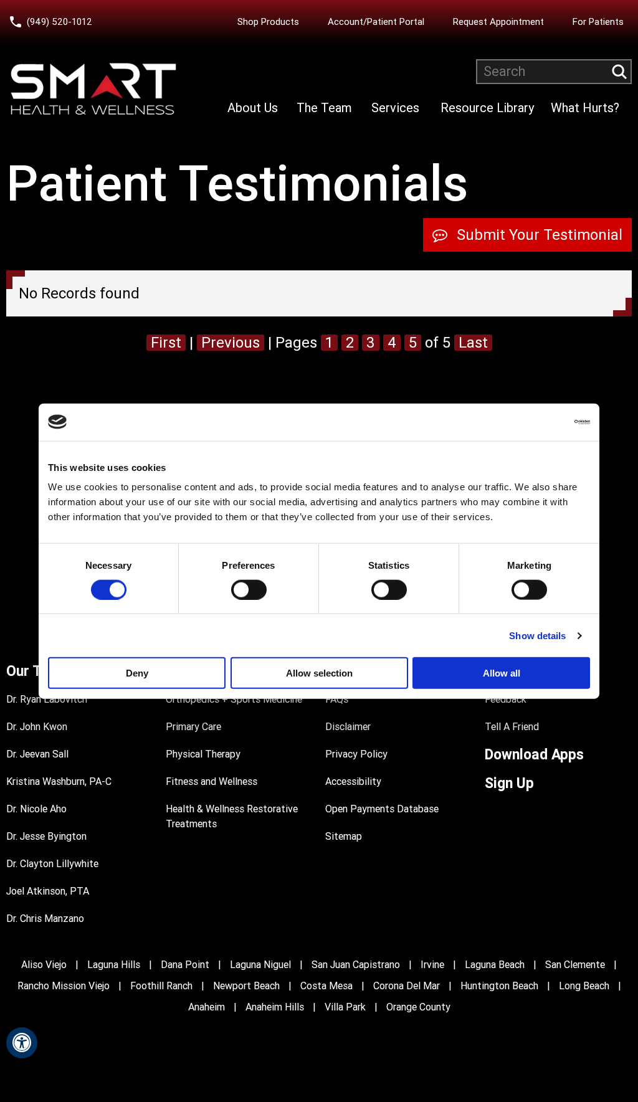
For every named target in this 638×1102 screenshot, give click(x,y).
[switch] (249, 589)
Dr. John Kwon (36, 727)
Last (473, 343)
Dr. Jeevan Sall (37, 754)
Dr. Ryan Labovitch (46, 699)
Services (395, 107)
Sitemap (343, 836)
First (166, 343)
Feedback (505, 699)
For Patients (598, 21)
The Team (324, 107)
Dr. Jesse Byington (46, 836)
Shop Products (268, 21)
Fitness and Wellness (211, 781)
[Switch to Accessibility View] (21, 1042)
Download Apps (534, 754)
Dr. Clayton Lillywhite (52, 864)
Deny (137, 673)
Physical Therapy (203, 754)
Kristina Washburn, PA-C (59, 781)
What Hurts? (585, 107)
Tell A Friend (512, 727)
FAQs (336, 699)
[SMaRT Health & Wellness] (93, 89)
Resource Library (487, 107)
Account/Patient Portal (379, 21)
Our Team (37, 671)
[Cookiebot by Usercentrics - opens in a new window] (535, 421)
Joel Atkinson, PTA (47, 891)
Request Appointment (498, 21)
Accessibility (353, 781)
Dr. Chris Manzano (45, 918)
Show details (537, 635)
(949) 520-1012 (59, 21)
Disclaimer (348, 727)
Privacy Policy (356, 754)
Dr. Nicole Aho (36, 809)
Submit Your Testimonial (539, 235)
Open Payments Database (382, 809)
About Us (252, 107)
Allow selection (319, 673)
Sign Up (509, 783)
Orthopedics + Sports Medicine (234, 699)
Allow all (501, 673)
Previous (230, 343)
